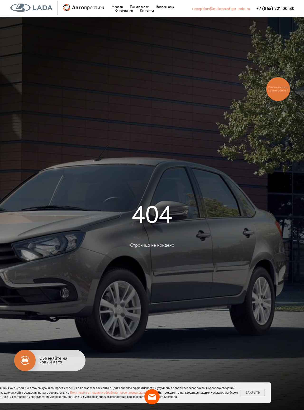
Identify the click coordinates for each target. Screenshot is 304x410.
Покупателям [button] (139, 7)
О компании (124, 10)
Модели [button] (117, 7)
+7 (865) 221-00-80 (275, 8)
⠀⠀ (253, 8)
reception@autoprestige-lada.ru (221, 8)
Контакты (147, 10)
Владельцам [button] (165, 7)
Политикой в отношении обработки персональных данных (109, 392)
